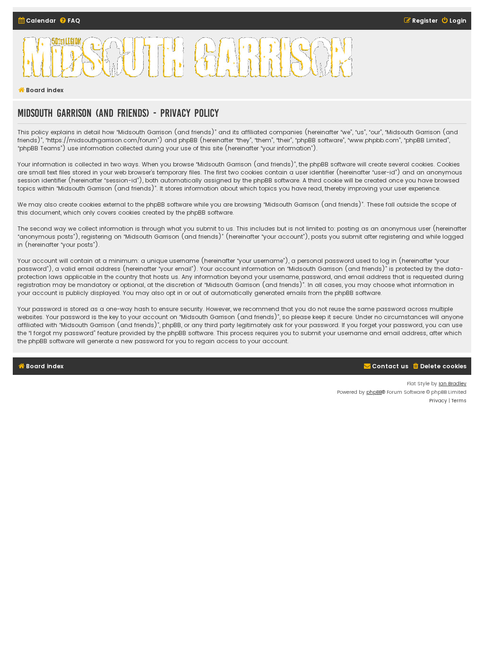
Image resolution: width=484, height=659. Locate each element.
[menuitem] (36, 21)
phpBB (374, 392)
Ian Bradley (453, 383)
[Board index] (189, 56)
